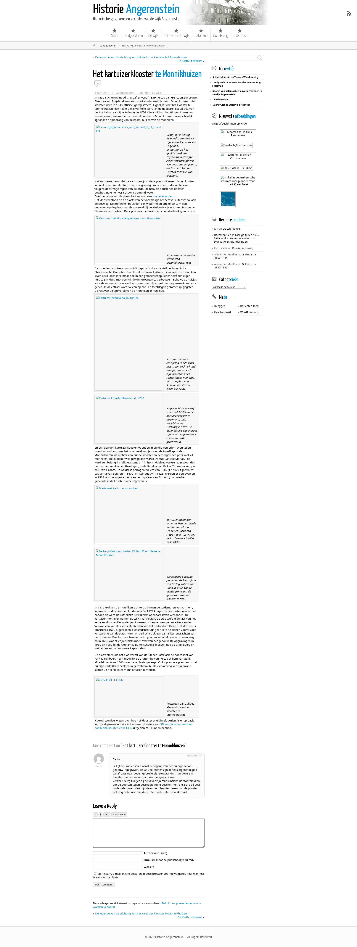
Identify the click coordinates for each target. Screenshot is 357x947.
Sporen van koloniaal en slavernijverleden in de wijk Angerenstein (237, 92)
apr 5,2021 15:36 (194, 755)
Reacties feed (222, 312)
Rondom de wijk (150, 92)
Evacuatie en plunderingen (231, 241)
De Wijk (153, 36)
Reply (99, 766)
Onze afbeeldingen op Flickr (229, 123)
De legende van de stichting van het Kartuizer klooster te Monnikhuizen (141, 57)
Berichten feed (249, 306)
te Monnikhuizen (147, 74)
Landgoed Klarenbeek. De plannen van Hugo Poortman (237, 84)
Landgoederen (133, 36)
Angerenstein (136, 10)
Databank (201, 36)
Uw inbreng (220, 36)
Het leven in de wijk (176, 36)
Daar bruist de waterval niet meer (231, 104)
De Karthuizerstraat (190, 61)
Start (114, 36)
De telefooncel (221, 99)
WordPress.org (249, 312)
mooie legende (162, 196)
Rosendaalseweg (242, 248)
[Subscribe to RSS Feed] (349, 13)
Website (149, 867)
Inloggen (220, 306)
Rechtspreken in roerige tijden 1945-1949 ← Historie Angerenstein (237, 236)
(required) (155, 853)
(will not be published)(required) (169, 860)
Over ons (240, 36)
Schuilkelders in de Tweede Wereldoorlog (235, 77)
